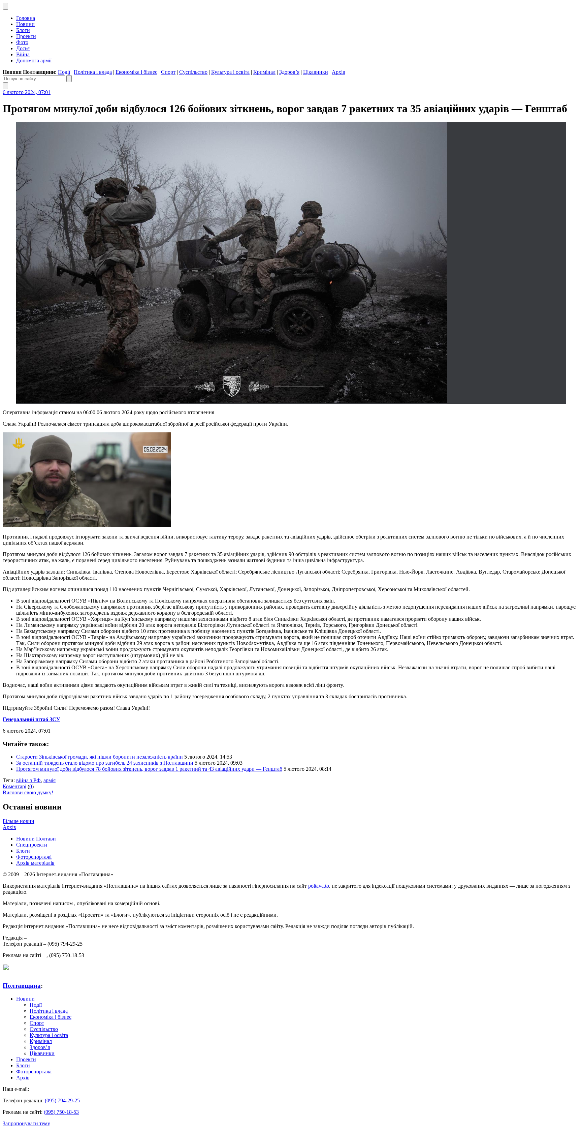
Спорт (168, 72)
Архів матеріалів (35, 863)
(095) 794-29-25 (62, 1100)
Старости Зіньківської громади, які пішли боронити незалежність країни (99, 757)
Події (64, 72)
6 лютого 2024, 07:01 (27, 92)
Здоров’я (289, 72)
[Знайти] (69, 78)
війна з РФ (28, 780)
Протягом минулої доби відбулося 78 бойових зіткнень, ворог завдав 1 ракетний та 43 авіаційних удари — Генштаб (149, 769)
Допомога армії (34, 60)
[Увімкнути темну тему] (5, 6)
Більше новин (18, 821)
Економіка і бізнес (136, 72)
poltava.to (318, 886)
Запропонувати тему (26, 1123)
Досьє (23, 48)
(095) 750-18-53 (61, 1112)
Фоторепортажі (34, 857)
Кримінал (264, 72)
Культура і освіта (230, 72)
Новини (25, 24)
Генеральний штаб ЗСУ (31, 719)
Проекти (26, 36)
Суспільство (193, 72)
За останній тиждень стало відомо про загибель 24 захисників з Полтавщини (104, 763)
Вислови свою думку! (28, 792)
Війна (23, 54)
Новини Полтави (36, 839)
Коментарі (14, 786)
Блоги (23, 30)
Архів (338, 72)
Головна (25, 18)
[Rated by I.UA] (17, 972)
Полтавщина (22, 985)
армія (49, 780)
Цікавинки (315, 72)
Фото (22, 42)
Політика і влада (93, 72)
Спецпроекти (31, 845)
